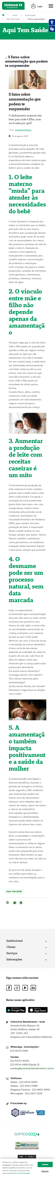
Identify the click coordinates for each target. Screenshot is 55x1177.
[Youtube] (25, 988)
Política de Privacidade (21, 1173)
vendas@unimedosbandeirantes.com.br (32, 1068)
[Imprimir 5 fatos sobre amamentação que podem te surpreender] (7, 902)
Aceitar (45, 1164)
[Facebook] (14, 902)
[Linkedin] (33, 987)
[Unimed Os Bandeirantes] (4, 15)
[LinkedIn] (20, 902)
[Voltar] (6, 57)
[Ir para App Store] (38, 1010)
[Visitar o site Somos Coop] (27, 1134)
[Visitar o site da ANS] (27, 1144)
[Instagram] (17, 988)
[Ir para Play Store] (16, 1010)
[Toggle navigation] (51, 6)
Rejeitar (45, 1171)
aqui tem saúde (14, 891)
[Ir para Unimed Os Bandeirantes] (13, 6)
